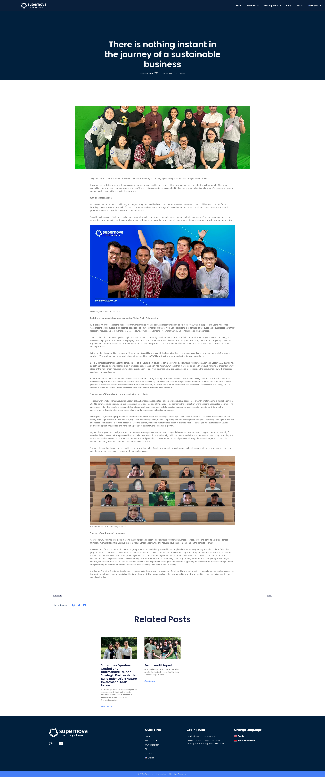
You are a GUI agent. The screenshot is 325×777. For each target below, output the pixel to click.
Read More (106, 706)
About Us (251, 5)
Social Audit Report (158, 665)
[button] (73, 605)
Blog (288, 5)
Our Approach (271, 5)
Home (238, 5)
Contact (299, 5)
